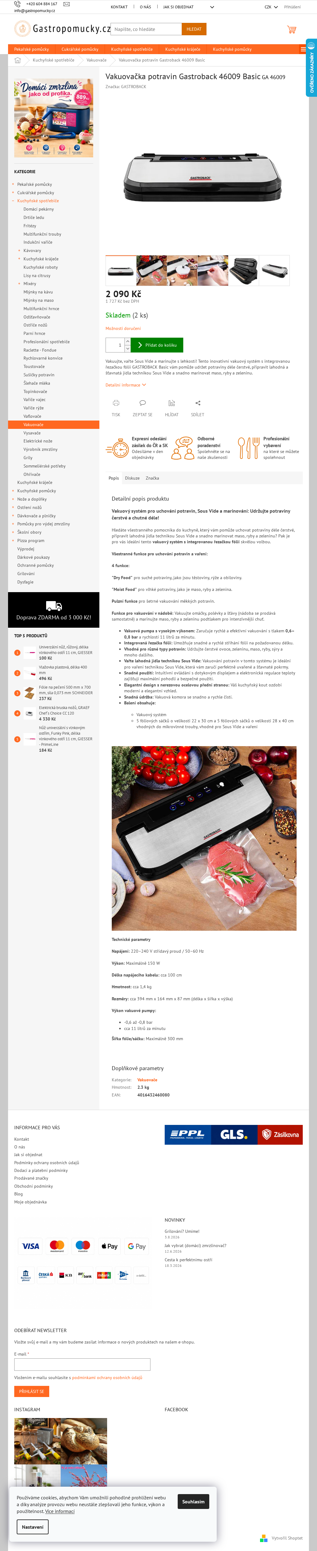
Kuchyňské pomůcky (36, 491)
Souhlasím (193, 1501)
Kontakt (119, 7)
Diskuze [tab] (132, 478)
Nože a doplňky (32, 499)
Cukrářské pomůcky (35, 192)
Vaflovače (32, 416)
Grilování (26, 573)
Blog (18, 1194)
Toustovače (34, 366)
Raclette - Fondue (40, 350)
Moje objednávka (30, 1202)
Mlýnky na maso (39, 300)
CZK (268, 7)
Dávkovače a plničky (36, 516)
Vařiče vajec (35, 399)
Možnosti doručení (123, 328)
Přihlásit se (31, 1391)
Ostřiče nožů (35, 325)
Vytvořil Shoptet (287, 1538)
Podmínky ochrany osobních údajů (46, 1162)
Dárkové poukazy (33, 557)
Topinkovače (35, 391)
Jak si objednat (178, 7)
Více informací (60, 1511)
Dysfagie (25, 582)
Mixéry (30, 283)
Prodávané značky (31, 1178)
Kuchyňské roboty (41, 267)
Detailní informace (123, 385)
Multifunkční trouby (42, 234)
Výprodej (25, 549)
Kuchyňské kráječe (41, 259)
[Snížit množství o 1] (127, 348)
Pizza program (30, 540)
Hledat (194, 29)
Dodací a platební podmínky (41, 1170)
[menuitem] (31, 49)
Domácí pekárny (39, 209)
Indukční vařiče (38, 242)
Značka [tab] (152, 478)
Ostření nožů (29, 507)
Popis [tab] (114, 478)
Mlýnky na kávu (38, 292)
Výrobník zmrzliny (41, 449)
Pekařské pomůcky (34, 184)
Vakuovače (33, 424)
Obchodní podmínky (33, 1186)
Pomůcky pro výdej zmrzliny (43, 524)
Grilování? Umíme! (182, 1231)
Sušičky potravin (39, 375)
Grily (28, 457)
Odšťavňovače (37, 317)
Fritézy (30, 226)
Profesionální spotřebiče (47, 341)
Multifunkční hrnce (41, 308)
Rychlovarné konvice (43, 358)
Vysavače (32, 433)
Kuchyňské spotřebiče (38, 200)
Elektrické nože (38, 441)
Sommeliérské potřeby (45, 466)
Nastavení (32, 1527)
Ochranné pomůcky (35, 565)
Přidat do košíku (161, 345)
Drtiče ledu (34, 217)
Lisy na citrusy (37, 275)
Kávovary (32, 250)
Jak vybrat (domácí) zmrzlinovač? (195, 1245)
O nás (145, 7)
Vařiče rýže (34, 408)
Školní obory (29, 532)
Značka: (126, 86)
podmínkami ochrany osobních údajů (107, 1377)
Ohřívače (32, 474)
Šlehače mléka (37, 383)
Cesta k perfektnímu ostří (188, 1260)
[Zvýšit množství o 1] (127, 341)
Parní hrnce (34, 333)
